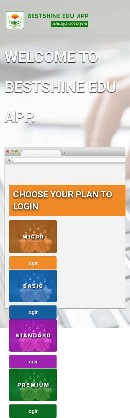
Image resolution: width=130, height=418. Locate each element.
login (33, 263)
